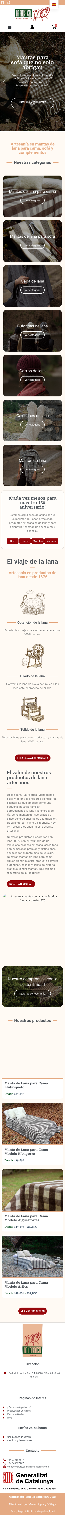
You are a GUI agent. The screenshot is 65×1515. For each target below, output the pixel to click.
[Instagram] (8, 2)
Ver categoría (32, 245)
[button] (9, 27)
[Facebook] (2, 2)
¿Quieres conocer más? (32, 993)
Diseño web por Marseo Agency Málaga (32, 1504)
